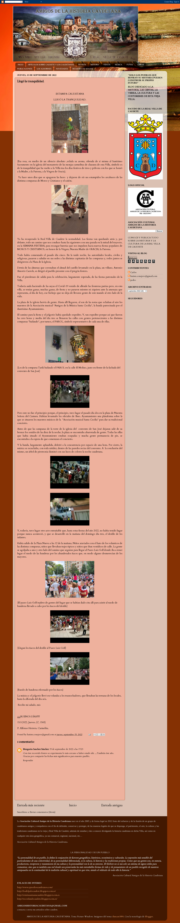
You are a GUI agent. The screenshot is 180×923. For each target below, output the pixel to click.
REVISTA (82, 65)
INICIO (20, 65)
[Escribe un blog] (97, 734)
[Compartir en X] (99, 734)
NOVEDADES (62, 69)
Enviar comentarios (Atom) (42, 812)
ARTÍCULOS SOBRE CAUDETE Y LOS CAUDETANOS (51, 65)
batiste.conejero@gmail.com (143, 276)
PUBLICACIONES (24, 69)
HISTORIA (94, 65)
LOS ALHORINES (44, 69)
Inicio (73, 805)
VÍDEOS (106, 65)
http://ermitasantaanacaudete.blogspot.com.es (38, 895)
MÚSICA (118, 65)
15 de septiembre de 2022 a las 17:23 (66, 749)
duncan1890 (118, 916)
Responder (28, 760)
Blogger (149, 916)
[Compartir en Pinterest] (104, 734)
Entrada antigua (111, 805)
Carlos (133, 272)
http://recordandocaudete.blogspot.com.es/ (37, 898)
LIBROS (140, 65)
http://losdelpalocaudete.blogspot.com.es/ (36, 891)
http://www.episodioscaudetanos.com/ (35, 887)
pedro (133, 280)
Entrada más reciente (30, 805)
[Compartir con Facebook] (101, 734)
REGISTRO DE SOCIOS (82, 69)
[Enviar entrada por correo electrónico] (89, 734)
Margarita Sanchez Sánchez (36, 749)
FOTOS (130, 65)
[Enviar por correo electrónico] (94, 734)
